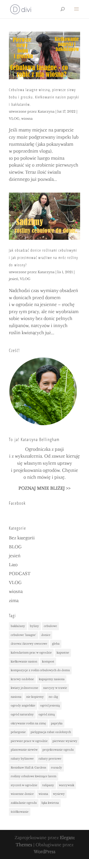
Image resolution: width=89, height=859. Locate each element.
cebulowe (50, 626)
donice (45, 635)
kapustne (63, 652)
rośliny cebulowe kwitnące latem (33, 776)
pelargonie (18, 732)
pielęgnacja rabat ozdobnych (51, 732)
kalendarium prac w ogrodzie (31, 652)
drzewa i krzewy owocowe (29, 643)
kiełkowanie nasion (24, 661)
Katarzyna (46, 111)
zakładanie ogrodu (24, 802)
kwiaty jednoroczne (24, 688)
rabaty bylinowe (22, 758)
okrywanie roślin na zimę (28, 723)
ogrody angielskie (23, 705)
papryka (57, 723)
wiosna (27, 119)
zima (13, 600)
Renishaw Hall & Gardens (28, 767)
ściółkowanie (20, 811)
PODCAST (20, 573)
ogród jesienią (50, 705)
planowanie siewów (24, 749)
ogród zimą (47, 714)
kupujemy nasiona (52, 679)
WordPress (44, 851)
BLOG (15, 547)
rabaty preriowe (50, 758)
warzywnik (66, 785)
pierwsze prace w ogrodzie (29, 741)
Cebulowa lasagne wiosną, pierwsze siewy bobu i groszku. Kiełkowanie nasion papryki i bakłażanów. (44, 97)
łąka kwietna (50, 802)
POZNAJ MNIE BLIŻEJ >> (44, 488)
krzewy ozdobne (22, 679)
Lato (13, 564)
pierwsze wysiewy (64, 741)
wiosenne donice (22, 794)
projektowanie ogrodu (58, 749)
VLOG (14, 119)
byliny (34, 626)
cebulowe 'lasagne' (23, 635)
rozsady (56, 767)
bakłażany (18, 626)
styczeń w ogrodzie (24, 785)
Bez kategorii (22, 538)
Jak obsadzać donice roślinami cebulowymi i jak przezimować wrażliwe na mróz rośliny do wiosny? (43, 257)
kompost (48, 661)
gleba (56, 643)
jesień (13, 279)
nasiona (16, 696)
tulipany (48, 785)
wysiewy (59, 794)
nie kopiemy (35, 696)
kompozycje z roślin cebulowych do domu (40, 670)
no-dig (53, 696)
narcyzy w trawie (55, 688)
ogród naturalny (22, 714)
